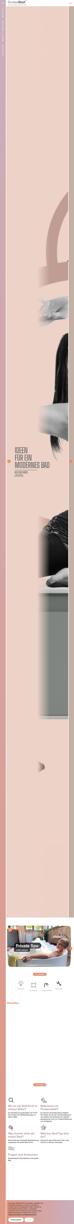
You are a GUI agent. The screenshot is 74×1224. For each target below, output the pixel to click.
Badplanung (11, 1069)
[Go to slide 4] (44, 914)
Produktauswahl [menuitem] (46, 985)
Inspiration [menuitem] (3, 12)
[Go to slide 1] (32, 914)
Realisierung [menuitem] (3, 50)
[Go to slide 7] (47, 965)
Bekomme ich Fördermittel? (49, 1107)
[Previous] (9, 461)
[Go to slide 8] (49, 965)
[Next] (71, 461)
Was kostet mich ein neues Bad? (21, 1135)
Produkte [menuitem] (3, 37)
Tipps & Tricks (65, 1070)
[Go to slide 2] (35, 914)
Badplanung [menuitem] (3, 25)
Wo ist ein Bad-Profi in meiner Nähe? (22, 1107)
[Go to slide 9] (52, 965)
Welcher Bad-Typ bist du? (54, 1135)
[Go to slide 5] (47, 914)
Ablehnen (29, 1220)
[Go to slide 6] (44, 965)
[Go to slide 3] (40, 914)
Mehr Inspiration (39, 974)
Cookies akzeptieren (15, 1220)
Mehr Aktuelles (39, 1085)
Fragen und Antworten (23, 1154)
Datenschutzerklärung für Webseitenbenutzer (22, 1214)
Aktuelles (18, 1069)
